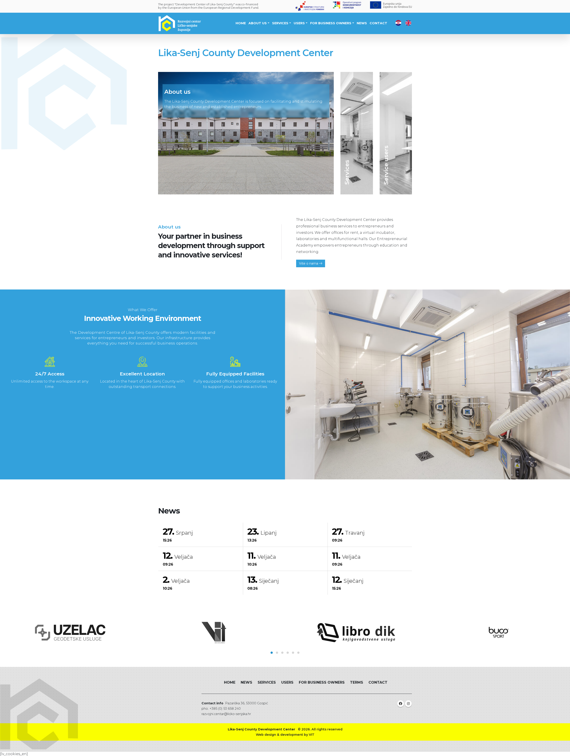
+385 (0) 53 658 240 (225, 709)
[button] (271, 652)
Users (299, 23)
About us (177, 91)
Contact (378, 23)
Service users (386, 165)
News (362, 23)
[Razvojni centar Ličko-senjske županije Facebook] (400, 703)
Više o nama (309, 263)
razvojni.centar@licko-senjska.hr (226, 714)
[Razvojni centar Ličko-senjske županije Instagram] (408, 703)
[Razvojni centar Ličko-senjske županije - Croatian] (398, 22)
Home (241, 23)
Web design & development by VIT (285, 735)
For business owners (330, 23)
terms (356, 682)
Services (280, 23)
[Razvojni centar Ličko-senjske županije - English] (408, 22)
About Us (257, 23)
